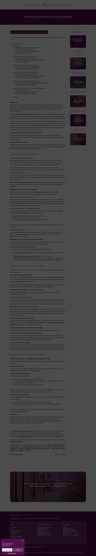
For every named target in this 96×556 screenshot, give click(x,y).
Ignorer (18, 549)
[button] (22, 540)
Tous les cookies (7, 549)
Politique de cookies (12, 553)
